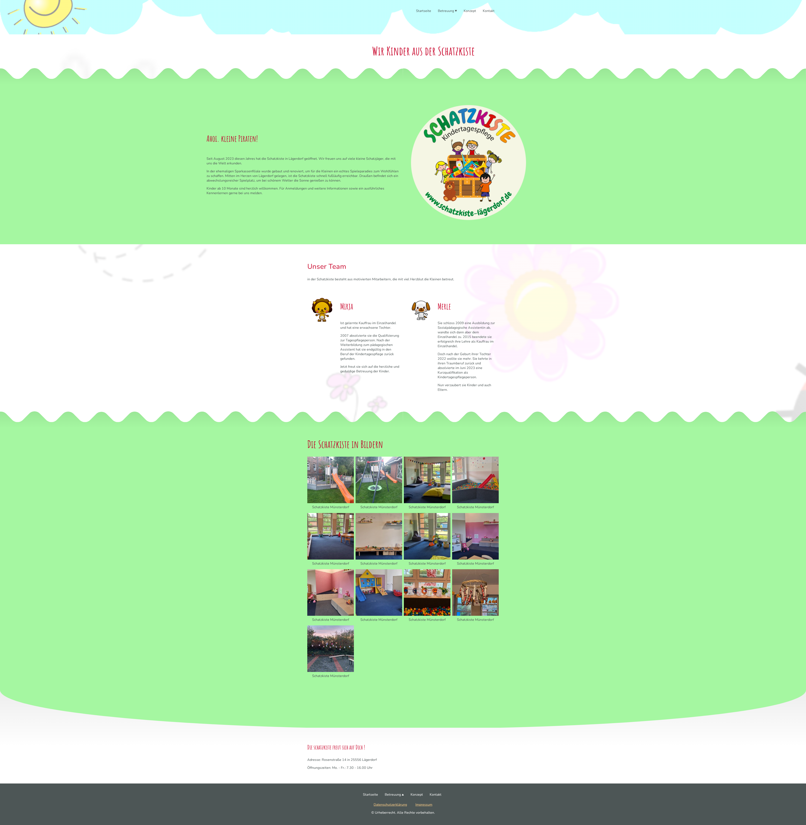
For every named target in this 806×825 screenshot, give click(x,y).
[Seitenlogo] (321, 26)
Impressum (423, 804)
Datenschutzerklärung (390, 804)
